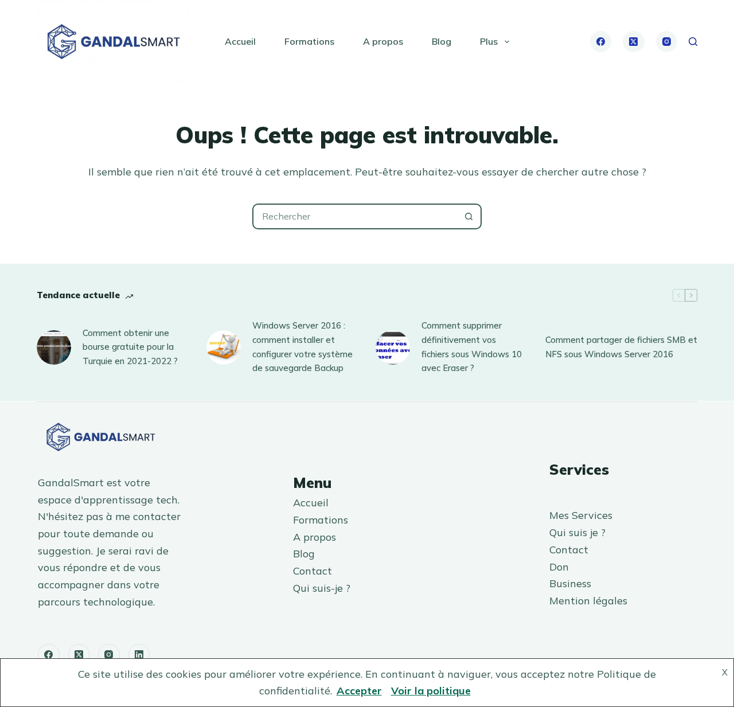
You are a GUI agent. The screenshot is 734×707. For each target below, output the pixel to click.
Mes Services (580, 515)
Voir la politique (431, 690)
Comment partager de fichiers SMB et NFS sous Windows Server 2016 (621, 347)
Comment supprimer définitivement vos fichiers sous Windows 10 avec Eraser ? (471, 346)
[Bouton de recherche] (469, 216)
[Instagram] (667, 42)
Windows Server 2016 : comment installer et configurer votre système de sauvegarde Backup (302, 346)
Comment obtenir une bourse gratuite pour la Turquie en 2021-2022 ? (130, 347)
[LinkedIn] (139, 655)
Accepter (359, 690)
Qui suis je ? (577, 532)
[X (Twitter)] (634, 42)
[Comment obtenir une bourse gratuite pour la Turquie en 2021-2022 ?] (54, 347)
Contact (312, 570)
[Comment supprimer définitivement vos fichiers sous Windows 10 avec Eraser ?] (393, 347)
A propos (383, 41)
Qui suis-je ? (321, 588)
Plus (489, 41)
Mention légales (588, 600)
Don (559, 566)
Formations (309, 41)
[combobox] (355, 216)
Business (570, 583)
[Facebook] (601, 42)
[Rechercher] (693, 41)
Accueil (240, 41)
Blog (441, 41)
